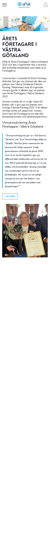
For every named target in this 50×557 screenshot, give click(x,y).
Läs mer (10, 196)
